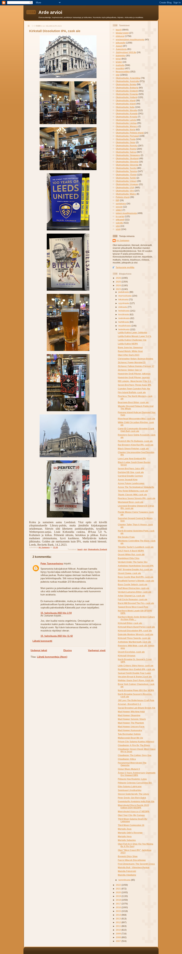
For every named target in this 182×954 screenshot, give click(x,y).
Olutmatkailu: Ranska (127, 145)
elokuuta (123, 307)
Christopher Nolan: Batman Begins (135, 359)
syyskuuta (124, 303)
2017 (118, 903)
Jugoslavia (121, 49)
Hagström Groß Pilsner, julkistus (134, 374)
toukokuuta (124, 318)
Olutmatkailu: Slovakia (127, 161)
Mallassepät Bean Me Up (130, 738)
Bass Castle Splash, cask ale (132, 584)
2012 (118, 922)
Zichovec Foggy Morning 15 (132, 362)
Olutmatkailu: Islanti (126, 104)
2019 (118, 896)
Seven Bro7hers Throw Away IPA (134, 385)
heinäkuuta (124, 311)
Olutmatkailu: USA (125, 187)
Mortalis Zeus (125, 829)
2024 (118, 285)
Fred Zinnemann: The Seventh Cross (136, 864)
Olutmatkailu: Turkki (126, 178)
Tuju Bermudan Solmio (129, 734)
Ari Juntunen (122, 240)
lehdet (119, 62)
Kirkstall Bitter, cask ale (130, 623)
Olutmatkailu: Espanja (127, 94)
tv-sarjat (120, 216)
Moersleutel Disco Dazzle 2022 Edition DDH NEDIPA (133, 806)
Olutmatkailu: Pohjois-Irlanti (130, 133)
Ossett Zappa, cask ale (129, 573)
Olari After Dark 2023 (128, 355)
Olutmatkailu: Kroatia (126, 117)
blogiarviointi (122, 33)
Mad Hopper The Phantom (131, 723)
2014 (118, 915)
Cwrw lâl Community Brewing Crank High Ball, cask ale (136, 429)
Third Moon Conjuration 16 (131, 825)
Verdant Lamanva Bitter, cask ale (134, 592)
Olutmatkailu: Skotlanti (127, 158)
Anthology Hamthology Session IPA (136, 566)
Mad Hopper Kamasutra (130, 730)
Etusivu (67, 650)
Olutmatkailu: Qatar (125, 142)
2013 (118, 918)
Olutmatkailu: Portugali (127, 136)
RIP (117, 200)
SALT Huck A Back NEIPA (131, 551)
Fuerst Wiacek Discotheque (132, 860)
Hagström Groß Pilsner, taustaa (134, 377)
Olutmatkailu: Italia (125, 107)
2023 (118, 289)
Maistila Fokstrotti (127, 871)
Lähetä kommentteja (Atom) (52, 656)
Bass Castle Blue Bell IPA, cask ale (135, 577)
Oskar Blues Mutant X (129, 769)
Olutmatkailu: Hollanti (126, 97)
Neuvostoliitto (123, 71)
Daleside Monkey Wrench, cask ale (135, 634)
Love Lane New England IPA (132, 458)
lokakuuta (123, 299)
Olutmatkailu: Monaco (127, 126)
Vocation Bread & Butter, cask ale (135, 676)
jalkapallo (120, 43)
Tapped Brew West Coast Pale (133, 607)
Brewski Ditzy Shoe (128, 856)
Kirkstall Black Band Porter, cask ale (136, 627)
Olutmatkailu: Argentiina (128, 78)
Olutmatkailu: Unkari (126, 181)
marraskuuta (125, 296)
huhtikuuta (124, 322)
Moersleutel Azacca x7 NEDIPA (133, 811)
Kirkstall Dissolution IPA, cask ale (135, 630)
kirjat (118, 59)
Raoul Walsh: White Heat (130, 351)
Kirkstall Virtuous (126, 655)
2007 (118, 941)
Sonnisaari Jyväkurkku (129, 790)
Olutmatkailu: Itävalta (126, 110)
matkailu (120, 65)
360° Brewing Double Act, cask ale (135, 569)
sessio (119, 207)
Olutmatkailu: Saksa (126, 152)
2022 (118, 885)
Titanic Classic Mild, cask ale (132, 494)
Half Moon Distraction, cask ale (133, 588)
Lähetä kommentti (42, 641)
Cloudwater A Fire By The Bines (134, 745)
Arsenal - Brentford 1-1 (129, 704)
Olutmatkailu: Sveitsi (126, 168)
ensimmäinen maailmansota (130, 39)
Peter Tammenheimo (52, 563)
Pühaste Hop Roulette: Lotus (132, 779)
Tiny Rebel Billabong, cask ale (133, 491)
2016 (118, 907)
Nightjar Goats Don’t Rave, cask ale (136, 680)
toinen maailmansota (126, 213)
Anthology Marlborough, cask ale (134, 642)
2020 (118, 892)
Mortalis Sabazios (127, 840)
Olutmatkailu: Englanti (97, 549)
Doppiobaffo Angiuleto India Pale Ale (136, 801)
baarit (79, 549)
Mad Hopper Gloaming (129, 715)
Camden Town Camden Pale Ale (134, 388)
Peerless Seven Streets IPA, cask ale (136, 498)
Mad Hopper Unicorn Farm (131, 726)
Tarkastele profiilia (125, 267)
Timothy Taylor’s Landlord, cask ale (136, 547)
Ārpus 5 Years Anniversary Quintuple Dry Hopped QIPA (137, 774)
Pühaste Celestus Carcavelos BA (135, 783)
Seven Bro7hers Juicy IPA (131, 468)
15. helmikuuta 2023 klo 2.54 (56, 613)
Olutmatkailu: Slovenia (127, 165)
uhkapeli (120, 219)
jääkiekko (120, 55)
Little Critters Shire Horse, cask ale (135, 665)
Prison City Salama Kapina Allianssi (136, 741)
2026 (118, 278)
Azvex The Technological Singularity (136, 487)
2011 (118, 926)
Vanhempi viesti (97, 650)
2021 (118, 888)
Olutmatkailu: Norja (125, 129)
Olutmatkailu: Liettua (126, 123)
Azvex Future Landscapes (131, 483)
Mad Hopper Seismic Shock (132, 719)
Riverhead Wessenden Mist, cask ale (136, 418)
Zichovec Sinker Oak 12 (130, 370)
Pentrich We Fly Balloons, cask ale (135, 441)
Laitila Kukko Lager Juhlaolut (132, 332)
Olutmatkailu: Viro (125, 191)
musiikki (120, 68)
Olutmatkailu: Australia (127, 81)
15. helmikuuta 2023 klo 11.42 (57, 636)
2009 (118, 933)
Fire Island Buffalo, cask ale (132, 392)
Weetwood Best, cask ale (130, 502)
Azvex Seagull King (127, 479)
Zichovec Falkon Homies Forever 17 (136, 366)
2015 (118, 911)
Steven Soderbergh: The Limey (133, 794)
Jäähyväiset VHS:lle (126, 52)
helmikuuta (124, 329)
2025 (118, 281)
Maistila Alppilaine (127, 875)
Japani (119, 46)
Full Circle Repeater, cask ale (132, 599)
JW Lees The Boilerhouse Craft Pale (136, 700)
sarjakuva (121, 203)
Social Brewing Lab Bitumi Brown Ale (136, 708)
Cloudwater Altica (127, 759)
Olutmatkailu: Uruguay (127, 184)
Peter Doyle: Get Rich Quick (132, 798)
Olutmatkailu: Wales (126, 194)
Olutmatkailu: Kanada (127, 113)
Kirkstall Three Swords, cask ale (134, 638)
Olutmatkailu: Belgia (126, 84)
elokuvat (120, 36)
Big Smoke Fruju (126, 537)
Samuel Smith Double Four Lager (134, 673)
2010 (118, 930)
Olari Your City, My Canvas (131, 815)
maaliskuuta (124, 326)
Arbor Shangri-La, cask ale (131, 596)
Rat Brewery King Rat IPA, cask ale (135, 445)
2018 (118, 900)
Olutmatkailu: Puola (125, 139)
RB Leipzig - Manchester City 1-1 (134, 381)
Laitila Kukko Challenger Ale (132, 340)
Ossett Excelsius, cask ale (131, 652)
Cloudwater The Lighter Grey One (134, 755)
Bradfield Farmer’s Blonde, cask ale (136, 581)
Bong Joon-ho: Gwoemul (130, 347)
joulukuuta (123, 292)
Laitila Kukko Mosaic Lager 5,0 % (134, 336)
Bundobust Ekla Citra (128, 558)
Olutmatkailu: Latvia (126, 120)
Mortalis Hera (125, 836)
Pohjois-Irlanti (123, 197)
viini (118, 226)
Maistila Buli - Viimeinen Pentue (133, 867)
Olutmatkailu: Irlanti (125, 100)
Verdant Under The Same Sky (133, 562)
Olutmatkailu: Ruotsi (126, 149)
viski (118, 229)
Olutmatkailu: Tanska (126, 171)
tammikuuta (124, 880)
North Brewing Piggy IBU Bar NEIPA (136, 690)
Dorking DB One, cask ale (131, 472)
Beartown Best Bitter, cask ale (133, 402)
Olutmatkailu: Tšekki (126, 175)
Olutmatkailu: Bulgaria (127, 87)
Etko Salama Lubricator (130, 786)
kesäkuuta (124, 314)
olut (85, 549)
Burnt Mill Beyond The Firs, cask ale (136, 603)
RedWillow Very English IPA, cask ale (136, 669)
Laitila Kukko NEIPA (128, 344)
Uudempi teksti (39, 650)
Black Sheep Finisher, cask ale (133, 448)
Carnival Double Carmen (130, 476)
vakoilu (119, 223)
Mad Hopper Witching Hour (131, 711)
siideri (119, 210)
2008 (118, 937)
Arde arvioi (50, 12)
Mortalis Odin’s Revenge (130, 832)
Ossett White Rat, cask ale (131, 554)
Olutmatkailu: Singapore (128, 155)
